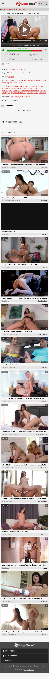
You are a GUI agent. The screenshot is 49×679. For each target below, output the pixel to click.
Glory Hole (42, 93)
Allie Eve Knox (6, 468)
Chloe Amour (15, 468)
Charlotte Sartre (7, 601)
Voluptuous (32, 89)
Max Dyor (11, 401)
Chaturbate (43, 234)
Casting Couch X (42, 501)
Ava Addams (14, 167)
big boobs (14, 93)
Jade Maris (5, 434)
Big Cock (13, 89)
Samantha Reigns (7, 501)
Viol (3, 534)
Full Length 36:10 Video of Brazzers (25, 45)
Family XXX (44, 634)
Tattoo (15, 83)
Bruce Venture (15, 200)
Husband (27, 80)
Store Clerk (6, 89)
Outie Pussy (33, 91)
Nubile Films (43, 468)
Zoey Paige (5, 301)
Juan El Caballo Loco (14, 434)
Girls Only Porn (42, 301)
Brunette (39, 80)
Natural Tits (22, 93)
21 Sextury (44, 267)
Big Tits (33, 80)
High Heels (16, 91)
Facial (4, 83)
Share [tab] (13, 59)
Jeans (21, 80)
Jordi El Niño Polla (25, 97)
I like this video (3, 50)
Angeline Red (6, 634)
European (13, 86)
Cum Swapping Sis (41, 434)
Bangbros (44, 167)
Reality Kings (43, 200)
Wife (44, 80)
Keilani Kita (12, 367)
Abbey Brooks (6, 167)
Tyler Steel (5, 367)
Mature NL (44, 534)
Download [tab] (38, 59)
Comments (9, 106)
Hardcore (30, 93)
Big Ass (12, 80)
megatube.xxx (29, 670)
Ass (17, 80)
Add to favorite (37, 54)
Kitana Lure (5, 267)
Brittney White (6, 200)
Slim (7, 86)
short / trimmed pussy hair (34, 86)
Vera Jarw (5, 401)
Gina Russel (5, 568)
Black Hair (20, 86)
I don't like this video (45, 50)
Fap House (44, 401)
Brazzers (11, 77)
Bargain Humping (18, 69)
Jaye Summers (14, 334)
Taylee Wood (14, 97)
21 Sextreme (43, 334)
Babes (45, 568)
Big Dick (9, 83)
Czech (20, 83)
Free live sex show (8, 231)
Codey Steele (6, 334)
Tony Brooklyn (8, 534)
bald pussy (25, 91)
